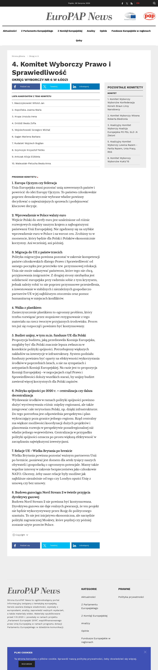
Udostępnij (84, 86)
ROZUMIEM (27, 664)
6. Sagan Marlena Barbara (26, 136)
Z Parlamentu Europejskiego (37, 31)
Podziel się (25, 86)
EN (137, 3)
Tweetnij (53, 86)
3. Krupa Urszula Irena (24, 116)
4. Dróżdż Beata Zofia (24, 123)
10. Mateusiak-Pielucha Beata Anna (31, 163)
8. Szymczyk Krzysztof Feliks (28, 150)
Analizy (91, 31)
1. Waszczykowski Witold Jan (28, 103)
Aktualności (10, 31)
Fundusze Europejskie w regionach (131, 31)
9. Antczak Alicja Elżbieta (26, 156)
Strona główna (18, 56)
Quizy (79, 40)
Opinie (103, 31)
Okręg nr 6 (34, 56)
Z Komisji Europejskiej (70, 31)
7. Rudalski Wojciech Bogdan (28, 143)
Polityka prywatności (131, 596)
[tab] (56, 535)
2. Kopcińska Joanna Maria (26, 110)
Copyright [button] (20, 535)
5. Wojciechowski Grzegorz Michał (31, 130)
